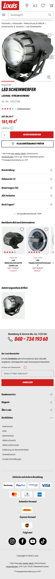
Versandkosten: (7, 157)
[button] (50, 15)
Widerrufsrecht (9, 440)
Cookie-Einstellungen (11, 459)
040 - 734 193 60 (31, 339)
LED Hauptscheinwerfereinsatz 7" (40, 263)
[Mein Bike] (35, 5)
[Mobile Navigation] (3, 15)
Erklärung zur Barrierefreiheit (15, 450)
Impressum (7, 426)
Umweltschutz (8, 454)
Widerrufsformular (10, 445)
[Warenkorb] (51, 5)
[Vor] (51, 57)
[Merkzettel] (43, 5)
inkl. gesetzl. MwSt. (18, 154)
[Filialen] (27, 5)
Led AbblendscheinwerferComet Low (13, 263)
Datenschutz (8, 436)
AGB (4, 431)
